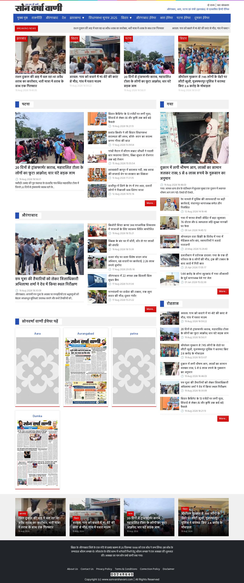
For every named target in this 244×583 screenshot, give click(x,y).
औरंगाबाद (52, 18)
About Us (72, 569)
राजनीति (37, 18)
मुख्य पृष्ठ (22, 18)
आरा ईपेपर (166, 18)
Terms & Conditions (126, 569)
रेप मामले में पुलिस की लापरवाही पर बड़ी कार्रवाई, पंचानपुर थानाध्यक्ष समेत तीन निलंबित (203, 203)
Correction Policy (150, 569)
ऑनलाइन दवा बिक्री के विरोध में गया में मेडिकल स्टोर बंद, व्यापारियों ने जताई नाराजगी (202, 241)
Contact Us (87, 569)
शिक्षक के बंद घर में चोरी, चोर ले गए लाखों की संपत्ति (131, 243)
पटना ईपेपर (184, 18)
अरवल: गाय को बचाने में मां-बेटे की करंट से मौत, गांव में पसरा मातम (178, 29)
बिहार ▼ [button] (126, 18)
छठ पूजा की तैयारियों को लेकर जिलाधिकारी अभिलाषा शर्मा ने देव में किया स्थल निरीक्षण (46, 282)
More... (151, 203)
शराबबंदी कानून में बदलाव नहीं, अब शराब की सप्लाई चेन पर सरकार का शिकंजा (131, 172)
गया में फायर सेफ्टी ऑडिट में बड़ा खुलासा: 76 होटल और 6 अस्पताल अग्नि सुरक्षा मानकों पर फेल (204, 222)
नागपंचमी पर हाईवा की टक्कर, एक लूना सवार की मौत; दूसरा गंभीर (130, 294)
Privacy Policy (104, 569)
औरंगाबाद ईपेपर (146, 18)
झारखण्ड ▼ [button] (77, 18)
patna (134, 333)
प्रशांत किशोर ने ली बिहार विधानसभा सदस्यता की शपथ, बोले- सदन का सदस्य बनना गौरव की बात (130, 137)
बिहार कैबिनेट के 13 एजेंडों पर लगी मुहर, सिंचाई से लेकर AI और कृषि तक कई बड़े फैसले (129, 118)
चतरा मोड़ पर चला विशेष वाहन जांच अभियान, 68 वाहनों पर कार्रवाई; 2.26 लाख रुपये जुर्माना (131, 261)
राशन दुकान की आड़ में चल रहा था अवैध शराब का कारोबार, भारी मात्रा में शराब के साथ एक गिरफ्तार (94, 29)
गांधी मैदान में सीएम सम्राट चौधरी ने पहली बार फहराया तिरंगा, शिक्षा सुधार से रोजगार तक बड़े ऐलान (130, 155)
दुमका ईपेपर (201, 18)
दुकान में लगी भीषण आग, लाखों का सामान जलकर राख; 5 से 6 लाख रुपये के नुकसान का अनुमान (192, 173)
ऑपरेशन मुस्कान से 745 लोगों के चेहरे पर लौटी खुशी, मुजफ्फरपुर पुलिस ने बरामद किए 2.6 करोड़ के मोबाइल (202, 82)
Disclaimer (168, 569)
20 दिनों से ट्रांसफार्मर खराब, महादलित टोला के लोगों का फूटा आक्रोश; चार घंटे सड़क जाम (147, 82)
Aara (37, 333)
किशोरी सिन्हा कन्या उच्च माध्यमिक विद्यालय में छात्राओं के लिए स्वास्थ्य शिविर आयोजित (132, 227)
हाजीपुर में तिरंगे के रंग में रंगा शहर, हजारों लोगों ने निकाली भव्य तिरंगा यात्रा (130, 188)
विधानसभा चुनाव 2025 (103, 18)
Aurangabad (85, 333)
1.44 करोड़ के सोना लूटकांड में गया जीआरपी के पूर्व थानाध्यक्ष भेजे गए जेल (205, 276)
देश (64, 18)
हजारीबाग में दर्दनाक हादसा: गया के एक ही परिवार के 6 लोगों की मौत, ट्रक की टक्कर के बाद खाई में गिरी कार (205, 260)
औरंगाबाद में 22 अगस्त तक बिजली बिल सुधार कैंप (130, 278)
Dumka (37, 416)
